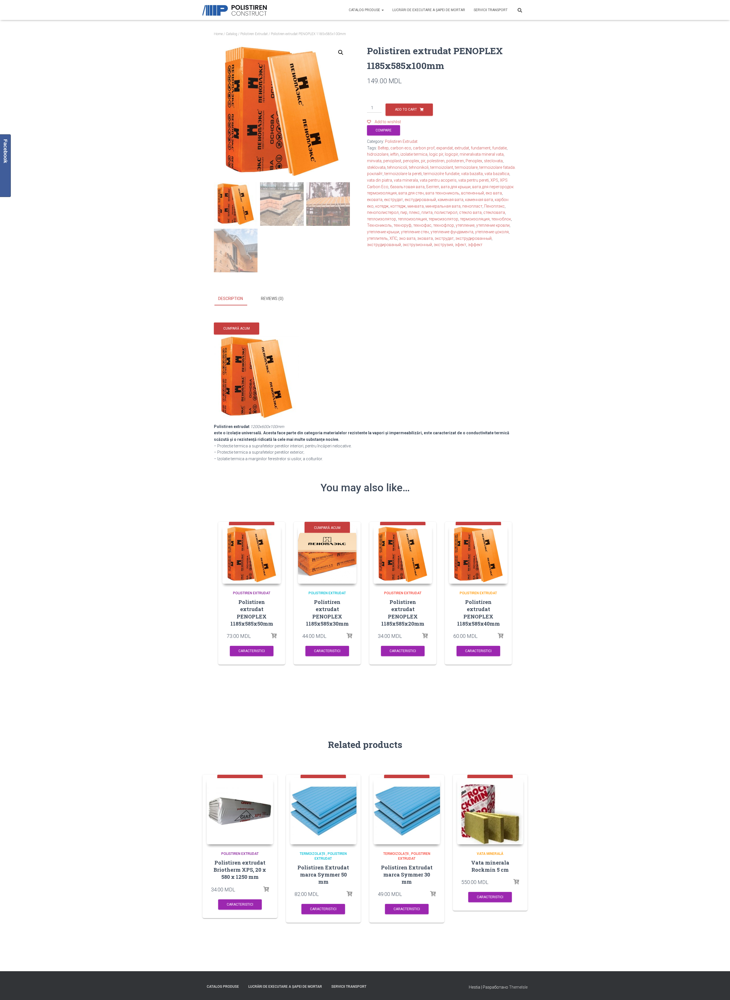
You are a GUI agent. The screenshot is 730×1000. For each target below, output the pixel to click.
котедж (382, 206)
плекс (414, 212)
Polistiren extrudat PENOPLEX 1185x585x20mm (402, 613)
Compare (384, 130)
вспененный (472, 193)
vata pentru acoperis (438, 180)
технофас (422, 225)
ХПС (393, 238)
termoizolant (441, 167)
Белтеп (432, 186)
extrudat (462, 148)
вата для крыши (456, 186)
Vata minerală (490, 854)
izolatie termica (413, 154)
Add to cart (406, 109)
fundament (480, 148)
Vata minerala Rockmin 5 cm (490, 866)
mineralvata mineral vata (482, 154)
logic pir (436, 154)
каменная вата (479, 199)
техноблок (501, 219)
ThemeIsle (518, 987)
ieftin (394, 154)
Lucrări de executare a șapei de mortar (428, 10)
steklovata (376, 167)
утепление (465, 225)
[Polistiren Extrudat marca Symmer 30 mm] (407, 811)
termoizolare (466, 167)
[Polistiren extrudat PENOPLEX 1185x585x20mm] (403, 554)
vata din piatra (379, 180)
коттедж (398, 206)
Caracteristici (251, 651)
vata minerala (406, 180)
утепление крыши (383, 232)
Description (230, 298)
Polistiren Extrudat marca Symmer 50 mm (323, 874)
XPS (494, 180)
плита (427, 212)
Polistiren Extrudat (254, 34)
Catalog (231, 34)
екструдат (393, 199)
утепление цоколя (492, 232)
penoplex (411, 161)
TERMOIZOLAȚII (312, 854)
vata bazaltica (496, 173)
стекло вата (470, 212)
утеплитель (377, 238)
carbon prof (424, 148)
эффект (475, 244)
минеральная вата (443, 206)
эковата (425, 238)
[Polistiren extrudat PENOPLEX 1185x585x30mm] (327, 554)
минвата (415, 206)
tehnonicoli (397, 167)
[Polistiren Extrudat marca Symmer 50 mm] (323, 811)
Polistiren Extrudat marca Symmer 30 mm (407, 874)
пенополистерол (383, 212)
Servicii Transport (491, 10)
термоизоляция (475, 219)
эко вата (407, 238)
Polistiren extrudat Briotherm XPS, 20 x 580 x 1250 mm (240, 869)
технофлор (443, 225)
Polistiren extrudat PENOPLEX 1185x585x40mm (478, 613)
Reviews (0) (272, 298)
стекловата (494, 212)
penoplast (392, 161)
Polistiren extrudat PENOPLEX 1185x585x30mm (327, 613)
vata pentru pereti (473, 180)
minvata (374, 161)
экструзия (443, 244)
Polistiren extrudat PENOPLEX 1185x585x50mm (251, 613)
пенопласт (472, 206)
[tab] (235, 298)
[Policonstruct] (236, 10)
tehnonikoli (419, 167)
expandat (444, 148)
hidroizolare (377, 154)
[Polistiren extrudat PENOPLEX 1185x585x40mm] (478, 554)
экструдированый (384, 244)
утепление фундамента (452, 232)
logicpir (451, 154)
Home (218, 34)
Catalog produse (365, 10)
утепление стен (415, 232)
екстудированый (420, 199)
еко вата (494, 193)
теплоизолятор (381, 219)
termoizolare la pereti (403, 173)
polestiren (436, 161)
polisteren (455, 161)
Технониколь (379, 225)
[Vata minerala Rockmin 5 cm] (490, 811)
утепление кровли (493, 225)
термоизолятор (443, 219)
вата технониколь (442, 193)
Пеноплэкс (494, 206)
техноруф (402, 225)
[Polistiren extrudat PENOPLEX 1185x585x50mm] (251, 554)
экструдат (444, 238)
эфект (460, 244)
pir (423, 161)
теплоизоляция (412, 219)
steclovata (493, 161)
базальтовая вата (407, 186)
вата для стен (411, 193)
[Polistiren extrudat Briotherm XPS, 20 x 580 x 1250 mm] (240, 811)
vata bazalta (472, 173)
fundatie (499, 148)
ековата (374, 199)
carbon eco (400, 148)
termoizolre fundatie (441, 173)
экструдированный (473, 238)
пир (403, 212)
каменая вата (450, 199)
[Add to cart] (274, 636)
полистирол (445, 212)
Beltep (383, 148)
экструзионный (417, 244)
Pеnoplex (474, 161)
